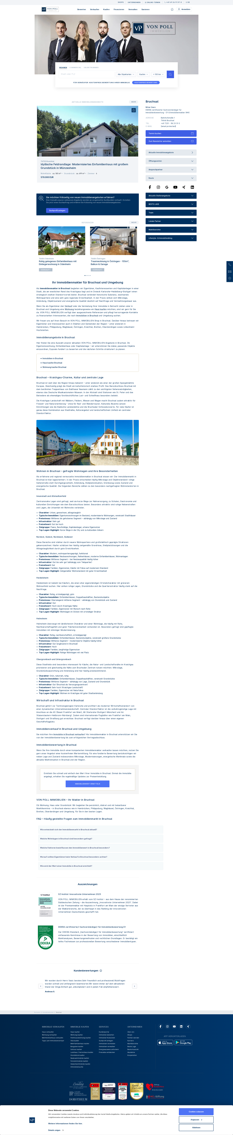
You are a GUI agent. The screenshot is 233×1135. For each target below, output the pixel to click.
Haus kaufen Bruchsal (52, 363)
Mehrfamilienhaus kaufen (80, 1047)
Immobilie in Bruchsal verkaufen (69, 734)
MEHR (133, 102)
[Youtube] (175, 187)
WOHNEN (63, 67)
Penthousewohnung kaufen (81, 1041)
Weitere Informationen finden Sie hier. (65, 1124)
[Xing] (184, 187)
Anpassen (195, 1119)
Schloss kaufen (76, 1052)
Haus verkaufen (48, 1035)
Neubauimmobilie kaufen (80, 1061)
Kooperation (132, 1058)
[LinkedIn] (192, 187)
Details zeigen (54, 1130)
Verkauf (68, 306)
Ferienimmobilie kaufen (79, 1064)
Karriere (130, 1044)
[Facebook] (150, 187)
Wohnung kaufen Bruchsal (54, 367)
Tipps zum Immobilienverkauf (53, 1044)
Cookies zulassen (196, 1112)
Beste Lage (131, 1050)
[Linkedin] (181, 1029)
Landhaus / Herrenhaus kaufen (82, 1055)
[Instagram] (158, 187)
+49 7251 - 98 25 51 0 (170, 123)
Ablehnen (196, 1128)
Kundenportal (104, 1035)
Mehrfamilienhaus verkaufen (52, 1041)
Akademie (131, 1055)
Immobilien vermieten (107, 1047)
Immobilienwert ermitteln (87, 784)
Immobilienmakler (48, 1015)
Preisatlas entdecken (107, 1055)
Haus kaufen (101, 309)
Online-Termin (153, 2)
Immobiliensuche (77, 1070)
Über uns (130, 1035)
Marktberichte (132, 1047)
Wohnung (69, 309)
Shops (129, 1038)
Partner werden (133, 1041)
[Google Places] (167, 187)
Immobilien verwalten (107, 1050)
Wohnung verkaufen (49, 1038)
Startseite (37, 1015)
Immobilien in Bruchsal (87, 315)
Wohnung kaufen (77, 1038)
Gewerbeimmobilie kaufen (80, 1067)
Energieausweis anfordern (109, 1052)
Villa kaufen (75, 1044)
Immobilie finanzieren (107, 1041)
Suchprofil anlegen (57, 210)
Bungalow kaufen (77, 1050)
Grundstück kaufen (77, 1058)
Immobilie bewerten (106, 1038)
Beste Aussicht (133, 1052)
